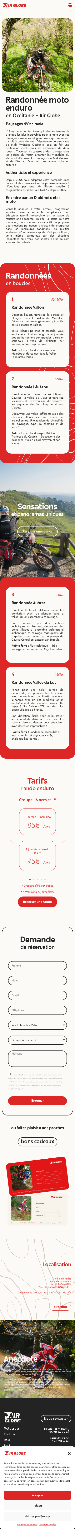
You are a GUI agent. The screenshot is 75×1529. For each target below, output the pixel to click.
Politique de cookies (27, 1524)
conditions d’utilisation (51, 1085)
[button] (69, 1453)
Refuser (37, 1506)
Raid (7, 1440)
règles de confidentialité (30, 1085)
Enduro (9, 1434)
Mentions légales (47, 1524)
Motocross (12, 1428)
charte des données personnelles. (37, 1082)
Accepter (37, 1495)
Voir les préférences (37, 1516)
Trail (7, 1446)
